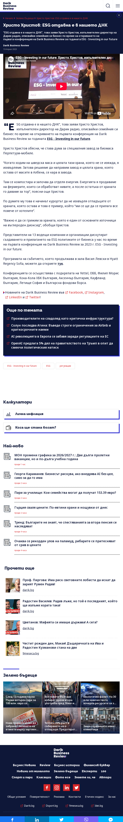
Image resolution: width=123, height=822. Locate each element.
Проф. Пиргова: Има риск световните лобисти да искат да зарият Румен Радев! (69, 582)
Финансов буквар (97, 765)
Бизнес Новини (24, 765)
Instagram (96, 292)
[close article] (119, 15)
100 (103, 771)
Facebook (76, 292)
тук (60, 264)
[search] (108, 6)
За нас (112, 796)
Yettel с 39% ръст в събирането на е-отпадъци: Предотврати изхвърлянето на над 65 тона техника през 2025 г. (61, 729)
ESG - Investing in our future (68, 139)
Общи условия (16, 796)
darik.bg (28, 590)
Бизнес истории (67, 765)
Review (45, 765)
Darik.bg (29, 805)
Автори (105, 777)
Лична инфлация (28, 414)
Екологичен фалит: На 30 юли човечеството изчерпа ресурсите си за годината (99, 701)
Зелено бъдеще (25, 18)
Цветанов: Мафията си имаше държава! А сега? (60, 622)
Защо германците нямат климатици (99, 727)
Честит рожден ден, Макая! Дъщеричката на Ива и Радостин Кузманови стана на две (63, 645)
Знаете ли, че (84, 777)
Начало (9, 18)
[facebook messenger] (110, 819)
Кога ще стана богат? (35, 427)
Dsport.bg (52, 805)
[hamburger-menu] (118, 6)
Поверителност (40, 796)
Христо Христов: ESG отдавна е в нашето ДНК (62, 18)
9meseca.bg (31, 653)
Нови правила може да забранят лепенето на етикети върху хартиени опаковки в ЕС (22, 727)
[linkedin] (37, 819)
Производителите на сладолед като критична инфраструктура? (62, 318)
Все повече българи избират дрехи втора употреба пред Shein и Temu (59, 701)
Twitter (34, 297)
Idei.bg (99, 805)
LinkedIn (15, 297)
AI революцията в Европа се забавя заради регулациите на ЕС (59, 336)
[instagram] (56, 787)
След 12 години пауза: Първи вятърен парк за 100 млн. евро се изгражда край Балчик (21, 701)
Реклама (59, 796)
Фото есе (62, 777)
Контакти (75, 796)
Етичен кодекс (94, 796)
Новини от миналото (33, 771)
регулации (65, 365)
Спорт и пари (22, 777)
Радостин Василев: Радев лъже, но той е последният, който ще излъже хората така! (70, 603)
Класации (44, 777)
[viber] (86, 819)
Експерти (89, 771)
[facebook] (12, 819)
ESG (48, 365)
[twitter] (61, 819)
